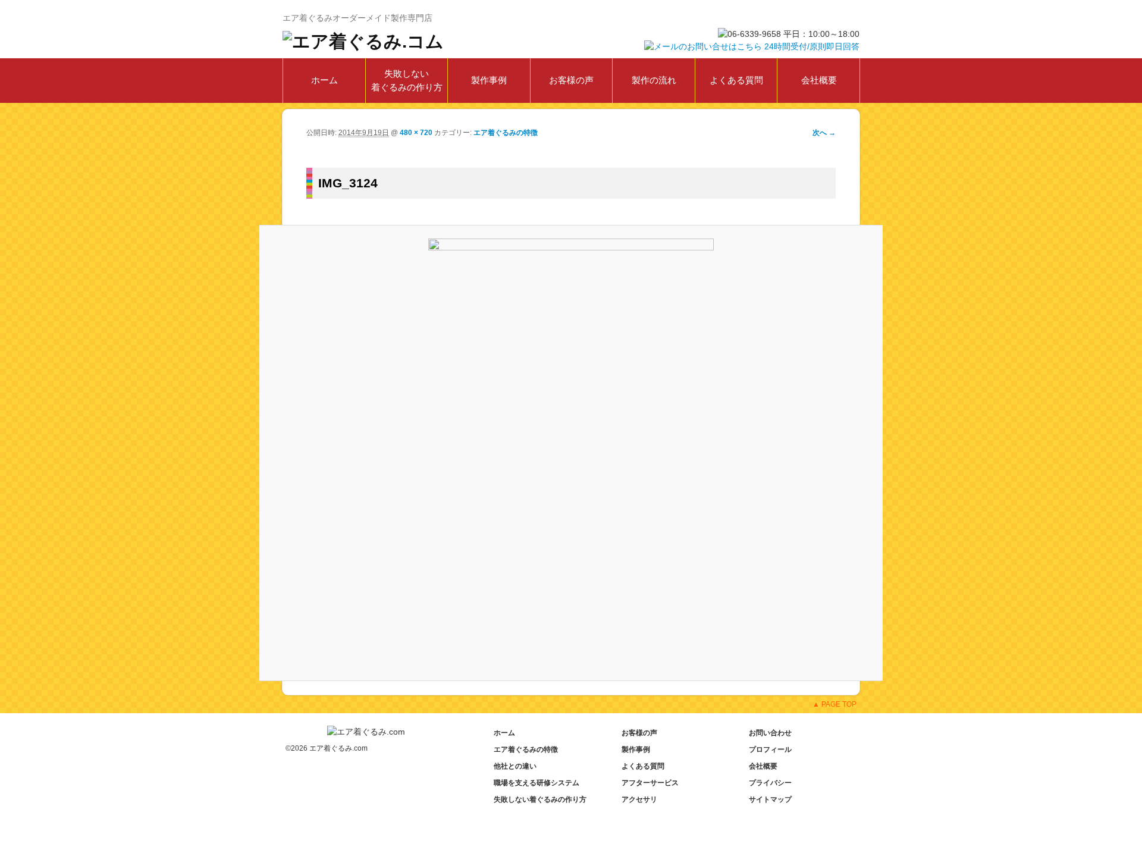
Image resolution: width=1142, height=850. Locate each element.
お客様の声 (571, 80)
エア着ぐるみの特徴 (505, 132)
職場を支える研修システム (536, 783)
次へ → (824, 132)
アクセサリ (639, 799)
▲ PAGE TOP (834, 704)
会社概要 (819, 80)
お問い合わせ (770, 733)
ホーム (324, 80)
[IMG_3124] (571, 453)
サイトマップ (770, 799)
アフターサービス (650, 783)
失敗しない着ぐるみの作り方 (407, 80)
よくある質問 (736, 80)
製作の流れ (654, 80)
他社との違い (515, 766)
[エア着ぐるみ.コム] (363, 40)
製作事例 (489, 80)
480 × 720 (416, 132)
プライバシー (770, 783)
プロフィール (770, 749)
